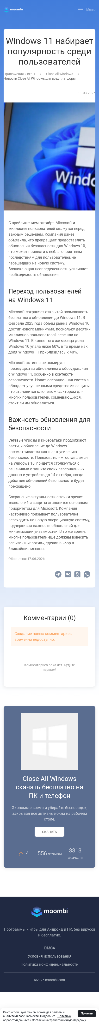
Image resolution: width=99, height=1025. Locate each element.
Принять (87, 1013)
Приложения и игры (19, 74)
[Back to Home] (13, 9)
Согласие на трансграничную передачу (59, 1020)
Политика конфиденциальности (49, 964)
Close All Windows (59, 74)
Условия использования (49, 956)
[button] (87, 9)
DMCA (49, 948)
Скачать (49, 832)
